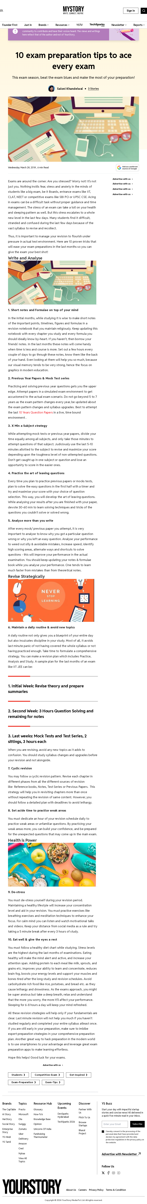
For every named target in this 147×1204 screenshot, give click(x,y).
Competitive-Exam (46, 1074)
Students (17, 1074)
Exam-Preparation (22, 1082)
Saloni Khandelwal (70, 88)
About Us (71, 1189)
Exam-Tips (52, 1082)
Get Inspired (77, 1074)
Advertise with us (52, 1065)
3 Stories (93, 88)
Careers (82, 1189)
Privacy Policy (96, 1189)
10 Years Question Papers (36, 412)
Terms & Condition (116, 1189)
